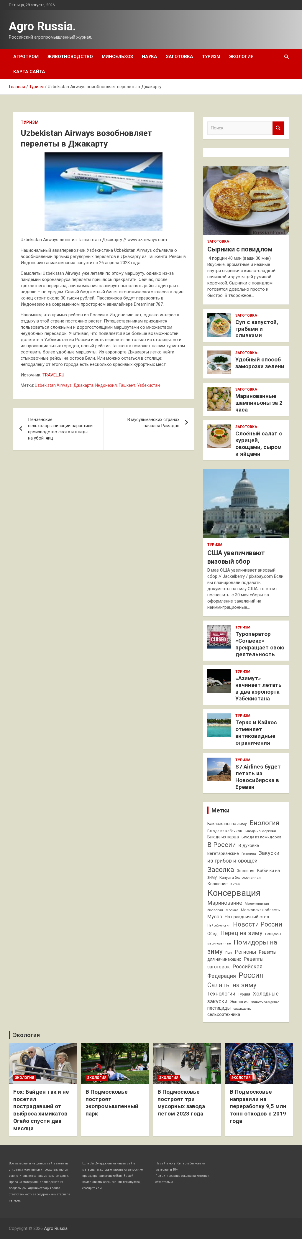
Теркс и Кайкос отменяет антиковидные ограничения (256, 732)
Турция (244, 994)
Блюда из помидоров (262, 837)
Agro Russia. (42, 26)
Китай (235, 884)
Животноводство (70, 56)
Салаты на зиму (231, 985)
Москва (232, 910)
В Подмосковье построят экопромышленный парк (112, 1102)
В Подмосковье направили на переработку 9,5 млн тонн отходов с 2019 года (258, 1106)
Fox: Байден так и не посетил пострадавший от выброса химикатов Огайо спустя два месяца (41, 1109)
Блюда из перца (223, 837)
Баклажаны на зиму (227, 823)
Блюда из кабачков (224, 831)
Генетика (249, 854)
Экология (241, 56)
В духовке (249, 845)
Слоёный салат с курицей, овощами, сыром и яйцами (258, 443)
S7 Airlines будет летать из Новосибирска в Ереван (258, 776)
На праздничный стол (247, 916)
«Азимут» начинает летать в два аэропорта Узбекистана (258, 688)
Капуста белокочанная (240, 877)
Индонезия (106, 385)
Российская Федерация (234, 971)
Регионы (245, 952)
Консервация (234, 893)
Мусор (214, 916)
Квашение (217, 883)
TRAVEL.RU (53, 375)
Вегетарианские (223, 853)
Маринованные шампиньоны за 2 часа (259, 403)
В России (221, 844)
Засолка (220, 870)
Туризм (211, 56)
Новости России (257, 924)
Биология (264, 823)
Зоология (245, 870)
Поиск (278, 128)
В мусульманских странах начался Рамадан (153, 422)
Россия (251, 975)
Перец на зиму (241, 933)
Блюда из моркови (260, 831)
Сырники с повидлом (240, 249)
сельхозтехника (223, 1014)
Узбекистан (148, 385)
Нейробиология (218, 925)
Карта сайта (29, 71)
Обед (212, 933)
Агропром (26, 56)
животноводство (265, 1002)
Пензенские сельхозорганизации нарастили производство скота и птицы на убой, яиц (60, 429)
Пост (228, 953)
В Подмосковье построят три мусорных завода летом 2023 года (181, 1102)
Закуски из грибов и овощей (243, 857)
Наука (149, 56)
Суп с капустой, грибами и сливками (256, 329)
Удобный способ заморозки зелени (259, 363)
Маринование (224, 903)
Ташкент (127, 385)
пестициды (219, 1008)
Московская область (260, 910)
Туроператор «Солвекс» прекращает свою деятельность (259, 644)
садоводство (242, 1009)
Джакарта (83, 385)
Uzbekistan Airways (53, 385)
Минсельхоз (117, 56)
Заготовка (179, 56)
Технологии (221, 994)
